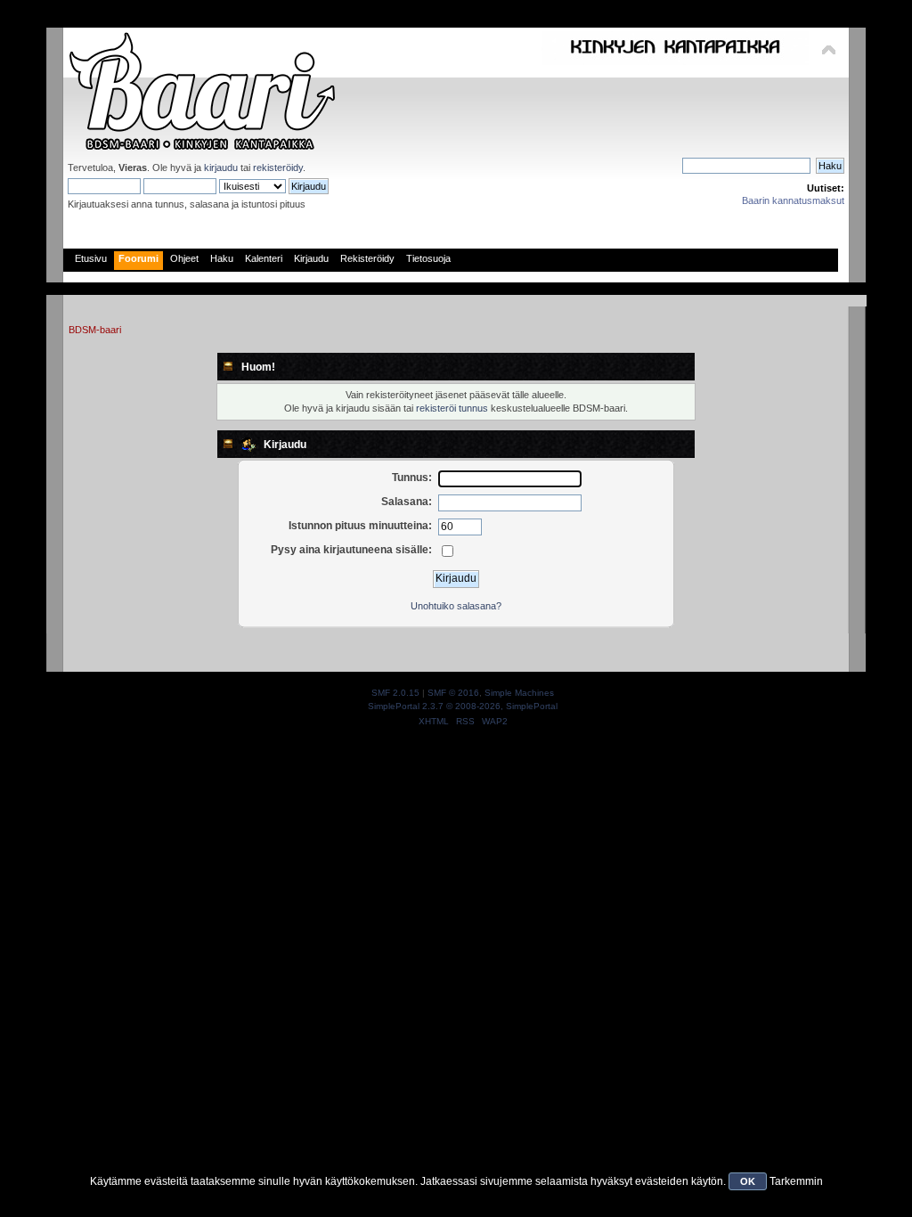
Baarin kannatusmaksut (793, 200)
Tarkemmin (796, 1181)
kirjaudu (221, 167)
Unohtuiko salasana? (456, 605)
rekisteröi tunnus (452, 408)
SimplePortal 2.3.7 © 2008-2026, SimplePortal (463, 706)
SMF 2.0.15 (395, 693)
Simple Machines (519, 693)
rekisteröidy (278, 167)
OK (747, 1181)
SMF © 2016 (453, 693)
